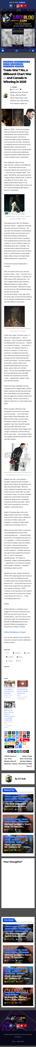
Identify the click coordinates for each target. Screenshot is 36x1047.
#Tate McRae (24, 101)
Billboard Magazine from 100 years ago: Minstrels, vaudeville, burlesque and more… (22, 691)
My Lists (18, 819)
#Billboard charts (15, 92)
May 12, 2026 (10, 960)
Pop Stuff (6, 64)
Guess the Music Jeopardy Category (14, 837)
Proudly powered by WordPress (12, 1034)
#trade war (23, 103)
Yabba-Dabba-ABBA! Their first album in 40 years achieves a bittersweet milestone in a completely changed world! (9, 714)
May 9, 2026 (10, 1003)
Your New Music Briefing (21, 801)
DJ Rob (14, 87)
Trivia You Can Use (9, 66)
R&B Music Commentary (11, 799)
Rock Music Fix (16, 839)
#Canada (25, 92)
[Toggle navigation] (17, 50)
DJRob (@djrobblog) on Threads (15, 632)
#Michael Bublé (21, 95)
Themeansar (18, 1037)
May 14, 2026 (10, 939)
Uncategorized (19, 66)
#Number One (14, 101)
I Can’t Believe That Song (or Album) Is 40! (16, 794)
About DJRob (20, 1041)
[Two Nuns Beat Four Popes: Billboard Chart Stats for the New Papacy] (9, 683)
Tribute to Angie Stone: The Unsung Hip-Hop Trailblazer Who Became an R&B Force (25, 761)
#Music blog (14, 98)
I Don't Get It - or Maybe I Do (22, 61)
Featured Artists (8, 61)
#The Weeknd (14, 103)
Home (13, 1041)
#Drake (12, 95)
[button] (30, 50)
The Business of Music (17, 64)
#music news (23, 98)
